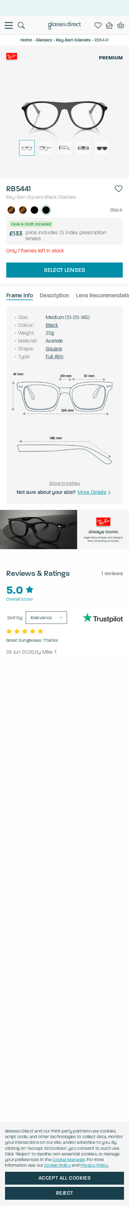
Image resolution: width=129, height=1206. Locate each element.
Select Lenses (64, 270)
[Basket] (120, 25)
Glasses (67, 197)
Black (50, 197)
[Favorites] (99, 25)
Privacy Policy (94, 1165)
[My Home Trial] (110, 25)
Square (35, 197)
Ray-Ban (16, 197)
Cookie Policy (57, 1165)
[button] (119, 189)
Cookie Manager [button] (69, 1159)
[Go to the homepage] (64, 26)
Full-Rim (54, 357)
